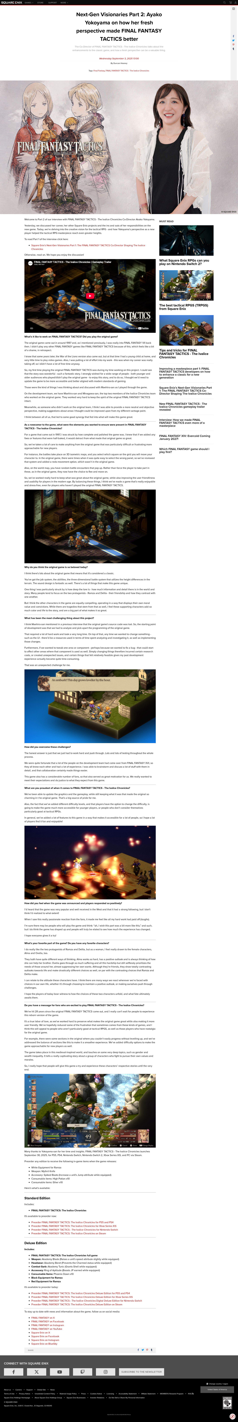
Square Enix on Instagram (45, 1340)
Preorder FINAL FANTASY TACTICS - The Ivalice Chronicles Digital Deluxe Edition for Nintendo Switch (86, 1300)
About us (7, 1390)
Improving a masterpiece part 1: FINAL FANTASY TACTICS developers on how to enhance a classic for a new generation (184, 373)
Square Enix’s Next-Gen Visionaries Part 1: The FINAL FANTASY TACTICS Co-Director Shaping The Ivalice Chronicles (185, 390)
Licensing (110, 1394)
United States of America (217, 1389)
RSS (190, 1394)
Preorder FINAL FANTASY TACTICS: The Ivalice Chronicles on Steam (68, 1233)
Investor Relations (97, 1398)
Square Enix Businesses (76, 1398)
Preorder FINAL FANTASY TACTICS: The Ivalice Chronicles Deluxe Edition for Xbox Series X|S (82, 1297)
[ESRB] (227, 1403)
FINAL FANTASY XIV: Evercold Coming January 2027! (184, 437)
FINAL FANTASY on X (43, 1317)
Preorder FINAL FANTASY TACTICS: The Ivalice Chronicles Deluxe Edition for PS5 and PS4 (80, 1293)
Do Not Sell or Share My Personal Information (127, 1398)
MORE (63, 2)
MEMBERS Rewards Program (171, 1394)
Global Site (41, 1390)
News (52, 1390)
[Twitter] (36, 1372)
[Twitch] (82, 1372)
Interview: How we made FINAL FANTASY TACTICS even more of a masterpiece (182, 422)
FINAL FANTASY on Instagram (47, 1325)
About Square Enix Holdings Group (48, 1398)
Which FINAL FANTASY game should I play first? (184, 450)
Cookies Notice (96, 1394)
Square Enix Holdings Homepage (17, 1398)
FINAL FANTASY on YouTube (46, 1329)
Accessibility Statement (128, 1394)
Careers (18, 1390)
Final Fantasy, (99, 70)
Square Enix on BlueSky (44, 1343)
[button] (233, 1417)
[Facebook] (13, 1372)
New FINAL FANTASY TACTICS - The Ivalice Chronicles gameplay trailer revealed (183, 406)
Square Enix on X (40, 1332)
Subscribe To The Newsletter (141, 1372)
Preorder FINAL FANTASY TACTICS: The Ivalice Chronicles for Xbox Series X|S (73, 1226)
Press (83, 1394)
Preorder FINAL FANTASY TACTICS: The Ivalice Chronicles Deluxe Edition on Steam (76, 1304)
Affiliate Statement (148, 1394)
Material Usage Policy (68, 1394)
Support (29, 1390)
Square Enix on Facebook (45, 1336)
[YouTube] (59, 1372)
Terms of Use (9, 1394)
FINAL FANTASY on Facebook (47, 1321)
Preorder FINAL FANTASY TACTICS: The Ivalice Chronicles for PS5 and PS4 (72, 1222)
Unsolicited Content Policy (45, 1394)
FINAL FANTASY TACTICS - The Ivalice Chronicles (127, 70)
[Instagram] (105, 1372)
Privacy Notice (24, 1394)
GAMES (28, 2)
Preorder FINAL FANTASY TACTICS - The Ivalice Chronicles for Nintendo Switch (74, 1229)
